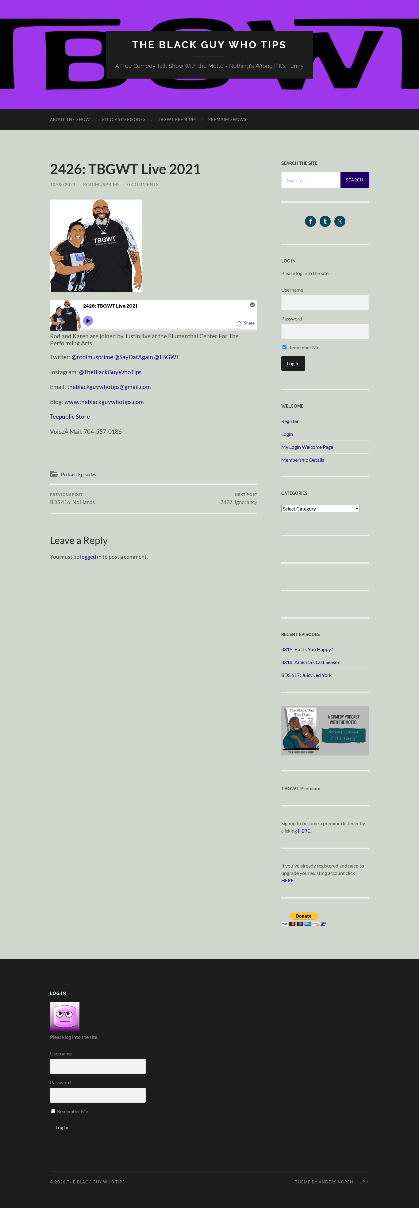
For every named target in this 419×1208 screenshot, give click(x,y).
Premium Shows (227, 119)
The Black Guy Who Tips (209, 44)
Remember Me (303, 347)
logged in (91, 556)
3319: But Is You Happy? (307, 649)
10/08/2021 (63, 184)
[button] (96, 246)
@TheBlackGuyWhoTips (110, 371)
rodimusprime (101, 184)
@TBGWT (166, 356)
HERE (304, 830)
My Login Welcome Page (307, 447)
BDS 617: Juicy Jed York (306, 675)
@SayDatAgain (133, 356)
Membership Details (302, 460)
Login (287, 434)
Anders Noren (336, 1181)
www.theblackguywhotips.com (104, 401)
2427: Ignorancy (238, 498)
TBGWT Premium (177, 119)
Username (292, 290)
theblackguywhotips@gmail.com (109, 386)
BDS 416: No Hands (72, 498)
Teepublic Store (70, 416)
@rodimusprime (92, 356)
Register (290, 421)
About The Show (70, 119)
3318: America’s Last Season (310, 662)
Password (291, 318)
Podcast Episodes (124, 119)
